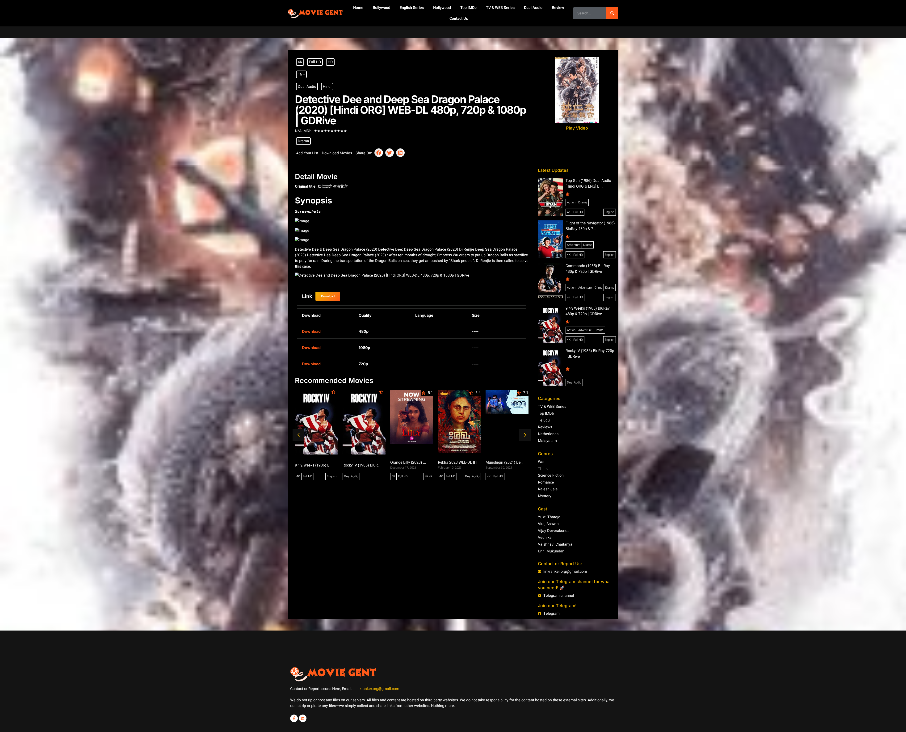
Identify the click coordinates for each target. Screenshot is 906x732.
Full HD (315, 62)
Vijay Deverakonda (554, 531)
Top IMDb (468, 7)
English (609, 212)
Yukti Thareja (549, 517)
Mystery (544, 496)
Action (571, 202)
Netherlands (548, 434)
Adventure (573, 245)
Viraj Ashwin (548, 524)
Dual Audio (533, 7)
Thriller (544, 468)
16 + (301, 74)
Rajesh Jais (548, 489)
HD (330, 62)
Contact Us (458, 18)
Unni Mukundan (551, 551)
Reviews (545, 427)
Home (358, 7)
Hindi (327, 86)
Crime (598, 287)
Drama (303, 141)
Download (311, 331)
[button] (378, 152)
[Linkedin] (302, 718)
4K (300, 62)
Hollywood (442, 7)
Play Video (577, 128)
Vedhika (545, 537)
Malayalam (547, 441)
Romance (546, 482)
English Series (412, 7)
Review (558, 7)
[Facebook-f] (294, 718)
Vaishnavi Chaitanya (555, 544)
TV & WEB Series (500, 7)
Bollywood (381, 7)
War (541, 462)
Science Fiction (551, 475)
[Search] (612, 13)
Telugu (544, 420)
